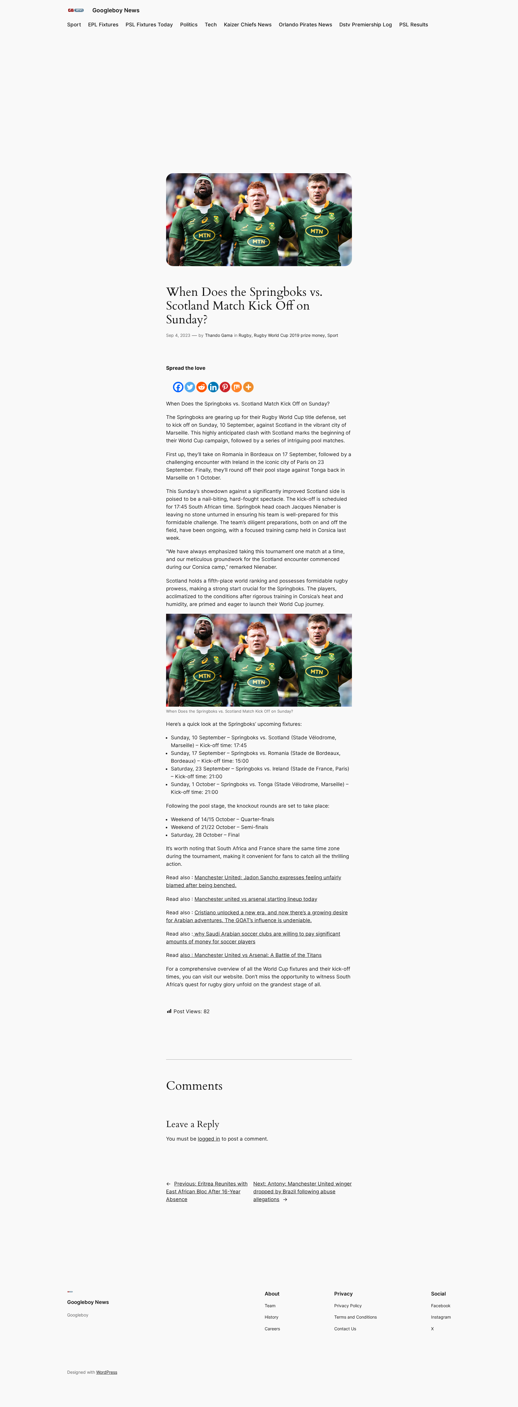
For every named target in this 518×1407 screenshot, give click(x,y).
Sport (332, 335)
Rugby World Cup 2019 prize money (289, 335)
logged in (209, 1139)
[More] (248, 382)
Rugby (245, 335)
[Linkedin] (213, 382)
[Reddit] (201, 382)
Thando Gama (219, 335)
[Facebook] (178, 382)
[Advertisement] (259, 82)
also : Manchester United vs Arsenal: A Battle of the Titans (251, 955)
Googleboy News (115, 10)
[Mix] (236, 382)
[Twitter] (190, 382)
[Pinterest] (225, 382)
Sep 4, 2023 (178, 335)
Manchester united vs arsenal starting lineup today (256, 899)
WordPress (106, 1372)
